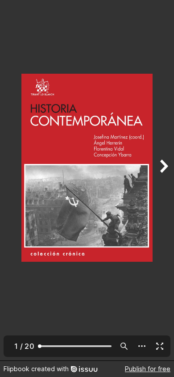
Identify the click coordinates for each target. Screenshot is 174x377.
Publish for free (147, 369)
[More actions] (142, 346)
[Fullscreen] (160, 346)
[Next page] (163, 180)
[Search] (124, 346)
